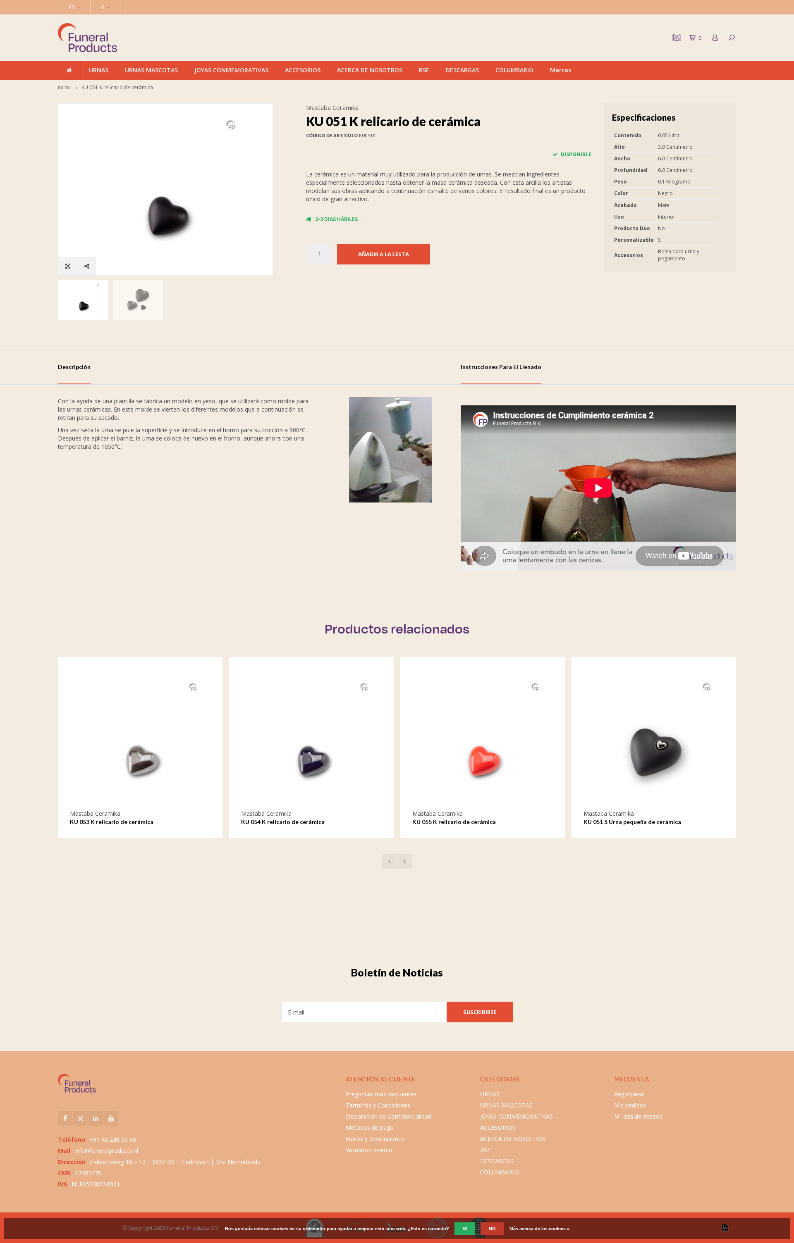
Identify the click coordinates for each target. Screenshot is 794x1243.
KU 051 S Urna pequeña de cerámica (632, 821)
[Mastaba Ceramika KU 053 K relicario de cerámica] (140, 739)
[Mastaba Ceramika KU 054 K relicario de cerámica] (311, 739)
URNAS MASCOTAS (151, 70)
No (492, 1228)
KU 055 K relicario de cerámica (454, 821)
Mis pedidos (630, 1105)
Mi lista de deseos (638, 1116)
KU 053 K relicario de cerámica (111, 821)
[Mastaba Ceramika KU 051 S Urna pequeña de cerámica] (654, 739)
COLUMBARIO (514, 70)
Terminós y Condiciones (378, 1105)
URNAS (98, 70)
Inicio (64, 87)
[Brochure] (675, 37)
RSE (424, 70)
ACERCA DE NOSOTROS (369, 70)
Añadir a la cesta (383, 254)
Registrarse (629, 1094)
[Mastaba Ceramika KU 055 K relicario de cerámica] (482, 739)
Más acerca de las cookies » (539, 1228)
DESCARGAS (462, 70)
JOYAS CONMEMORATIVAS (231, 70)
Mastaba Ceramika (332, 107)
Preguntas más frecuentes (381, 1094)
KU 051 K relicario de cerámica (117, 87)
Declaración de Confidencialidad (388, 1116)
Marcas (560, 70)
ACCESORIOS (302, 70)
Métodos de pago (370, 1127)
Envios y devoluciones (375, 1139)
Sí (465, 1228)
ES (72, 7)
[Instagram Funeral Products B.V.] (80, 1118)
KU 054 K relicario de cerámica (283, 821)
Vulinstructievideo (369, 1150)
